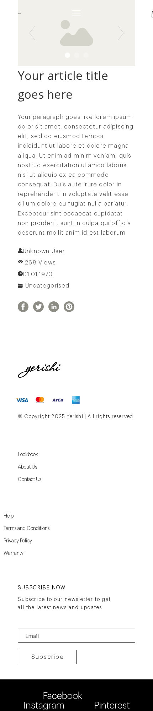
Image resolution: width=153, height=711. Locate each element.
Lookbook (28, 454)
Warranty (13, 553)
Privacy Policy (18, 540)
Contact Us (29, 479)
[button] (76, 13)
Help (9, 516)
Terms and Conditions (26, 528)
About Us (27, 467)
